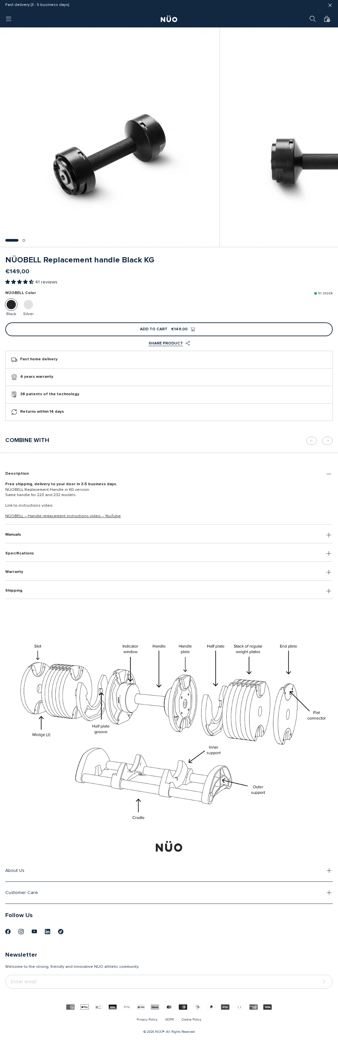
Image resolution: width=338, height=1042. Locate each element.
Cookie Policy (191, 1019)
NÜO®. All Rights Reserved (175, 1031)
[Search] (312, 18)
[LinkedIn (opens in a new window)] (47, 931)
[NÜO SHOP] (169, 846)
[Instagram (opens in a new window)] (21, 931)
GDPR (169, 1019)
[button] (11, 240)
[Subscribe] (325, 982)
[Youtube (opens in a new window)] (34, 931)
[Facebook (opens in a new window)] (8, 931)
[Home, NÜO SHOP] (169, 18)
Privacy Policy (147, 1019)
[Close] (330, 5)
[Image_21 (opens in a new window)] (60, 931)
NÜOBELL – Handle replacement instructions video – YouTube (63, 516)
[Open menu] (8, 18)
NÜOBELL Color (20, 293)
